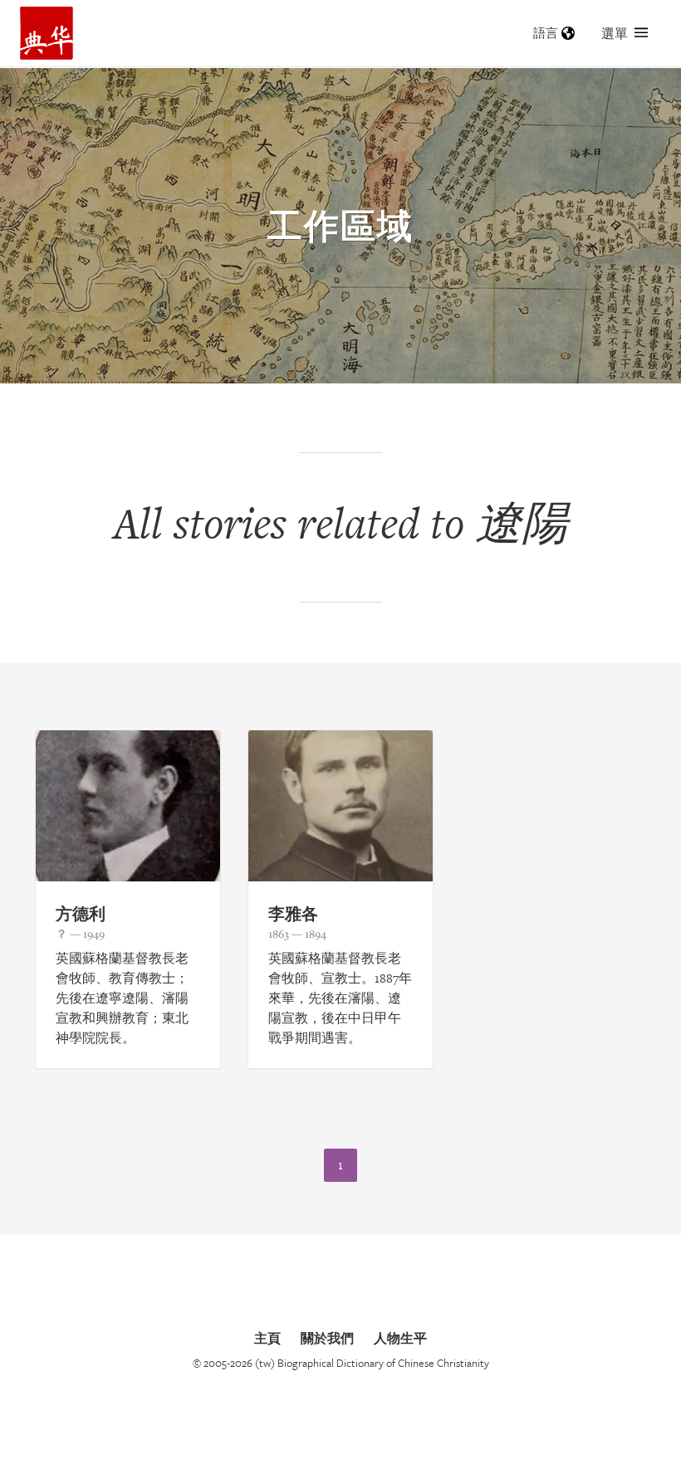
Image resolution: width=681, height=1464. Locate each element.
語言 (545, 32)
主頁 (267, 1338)
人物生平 (400, 1338)
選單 (614, 33)
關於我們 (327, 1338)
